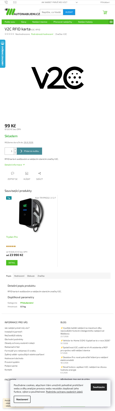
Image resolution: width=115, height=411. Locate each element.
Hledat (69, 12)
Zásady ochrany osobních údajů (20, 343)
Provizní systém (12, 362)
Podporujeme (11, 365)
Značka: (61, 34)
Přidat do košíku (31, 151)
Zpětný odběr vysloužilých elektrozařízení (24, 354)
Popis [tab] (8, 276)
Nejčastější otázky (13, 335)
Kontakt (8, 369)
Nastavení (22, 399)
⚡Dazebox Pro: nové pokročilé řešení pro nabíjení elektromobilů (84, 358)
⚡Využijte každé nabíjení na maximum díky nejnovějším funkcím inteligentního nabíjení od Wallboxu (82, 331)
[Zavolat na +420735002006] (9, 2)
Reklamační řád (12, 347)
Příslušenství (26, 302)
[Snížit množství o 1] (15, 153)
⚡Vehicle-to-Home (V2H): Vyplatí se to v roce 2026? (85, 340)
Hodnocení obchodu (14, 358)
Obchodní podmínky (14, 339)
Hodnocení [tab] (19, 276)
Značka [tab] (41, 276)
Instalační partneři (13, 331)
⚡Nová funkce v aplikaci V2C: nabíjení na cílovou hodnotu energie (83, 368)
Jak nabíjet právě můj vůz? (54, 2)
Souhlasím (99, 387)
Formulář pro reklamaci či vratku (20, 350)
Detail (12, 262)
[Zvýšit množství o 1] (15, 149)
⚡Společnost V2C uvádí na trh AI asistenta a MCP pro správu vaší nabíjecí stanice (84, 348)
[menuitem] (10, 21)
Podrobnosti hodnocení (42, 34)
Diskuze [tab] (31, 276)
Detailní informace (13, 164)
